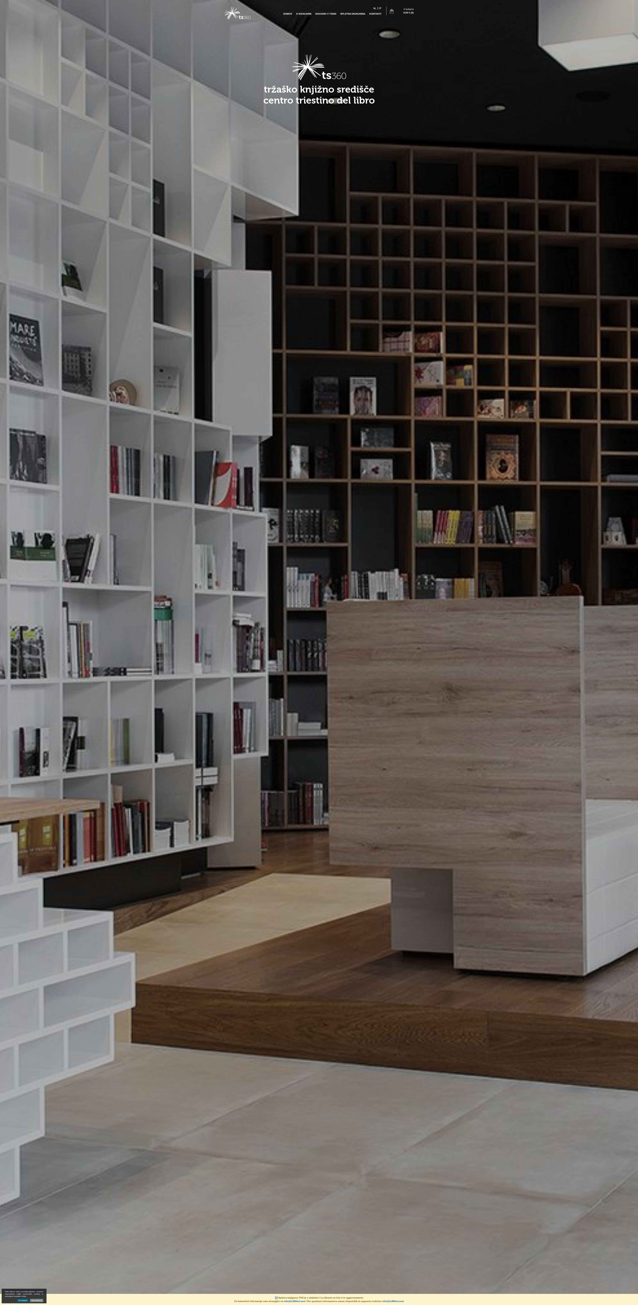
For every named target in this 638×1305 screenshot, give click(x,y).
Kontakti (375, 13)
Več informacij (36, 1300)
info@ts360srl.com (294, 1301)
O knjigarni (303, 13)
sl (374, 8)
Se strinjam (23, 1300)
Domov (287, 13)
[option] (319, 652)
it (380, 8)
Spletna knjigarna (352, 13)
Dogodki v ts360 (325, 13)
